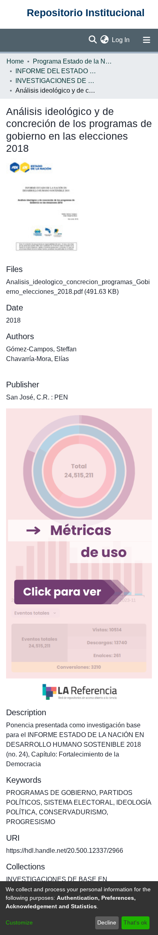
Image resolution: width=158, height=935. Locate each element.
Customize (19, 922)
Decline (106, 922)
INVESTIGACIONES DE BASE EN (55, 80)
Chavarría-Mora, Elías (37, 358)
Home (15, 61)
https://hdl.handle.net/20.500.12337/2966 (64, 850)
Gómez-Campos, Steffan (41, 349)
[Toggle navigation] (146, 40)
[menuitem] (104, 40)
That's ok (135, 922)
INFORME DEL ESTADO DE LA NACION (55, 71)
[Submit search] (93, 40)
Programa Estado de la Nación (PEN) (73, 61)
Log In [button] (121, 39)
